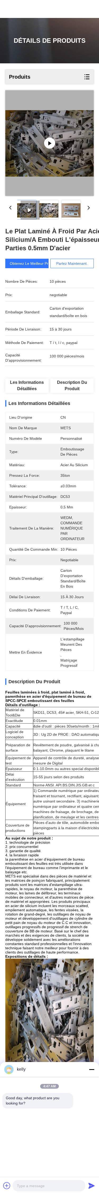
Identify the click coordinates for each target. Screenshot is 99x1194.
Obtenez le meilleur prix (30, 263)
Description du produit (72, 385)
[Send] (91, 1185)
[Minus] (91, 1069)
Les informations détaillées (27, 385)
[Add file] (7, 1185)
